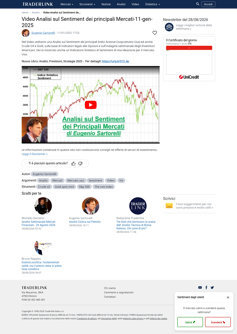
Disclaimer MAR (109, 318)
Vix (121, 180)
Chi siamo (110, 288)
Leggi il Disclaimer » (35, 154)
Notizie (106, 4)
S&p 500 (84, 187)
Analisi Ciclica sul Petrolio (85, 221)
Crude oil (44, 187)
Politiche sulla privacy (133, 318)
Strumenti (86, 4)
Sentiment (95, 180)
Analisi (121, 4)
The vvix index (104, 187)
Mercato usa (75, 180)
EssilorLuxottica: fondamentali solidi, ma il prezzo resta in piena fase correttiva (42, 266)
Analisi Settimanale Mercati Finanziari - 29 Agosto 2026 (38, 223)
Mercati (66, 4)
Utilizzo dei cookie (158, 318)
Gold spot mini (64, 187)
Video (135, 4)
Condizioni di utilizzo (87, 318)
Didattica (151, 4)
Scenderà (218, 321)
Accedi (208, 4)
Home (25, 12)
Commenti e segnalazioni (119, 292)
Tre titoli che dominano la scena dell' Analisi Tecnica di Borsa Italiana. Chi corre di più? (135, 225)
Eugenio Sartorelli (43, 33)
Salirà (190, 321)
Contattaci (110, 296)
